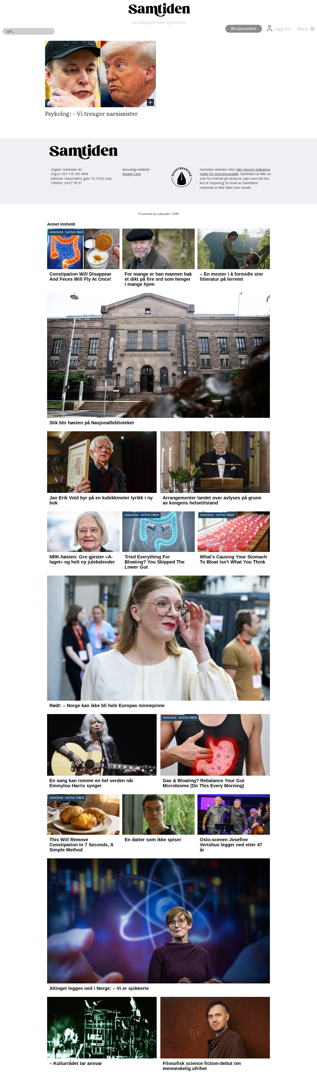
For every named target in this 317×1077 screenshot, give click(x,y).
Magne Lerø (131, 174)
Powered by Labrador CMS (158, 213)
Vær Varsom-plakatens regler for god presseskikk (235, 171)
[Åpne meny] (305, 29)
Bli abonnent (243, 28)
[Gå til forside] (158, 9)
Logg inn (282, 29)
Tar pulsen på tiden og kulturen (158, 22)
